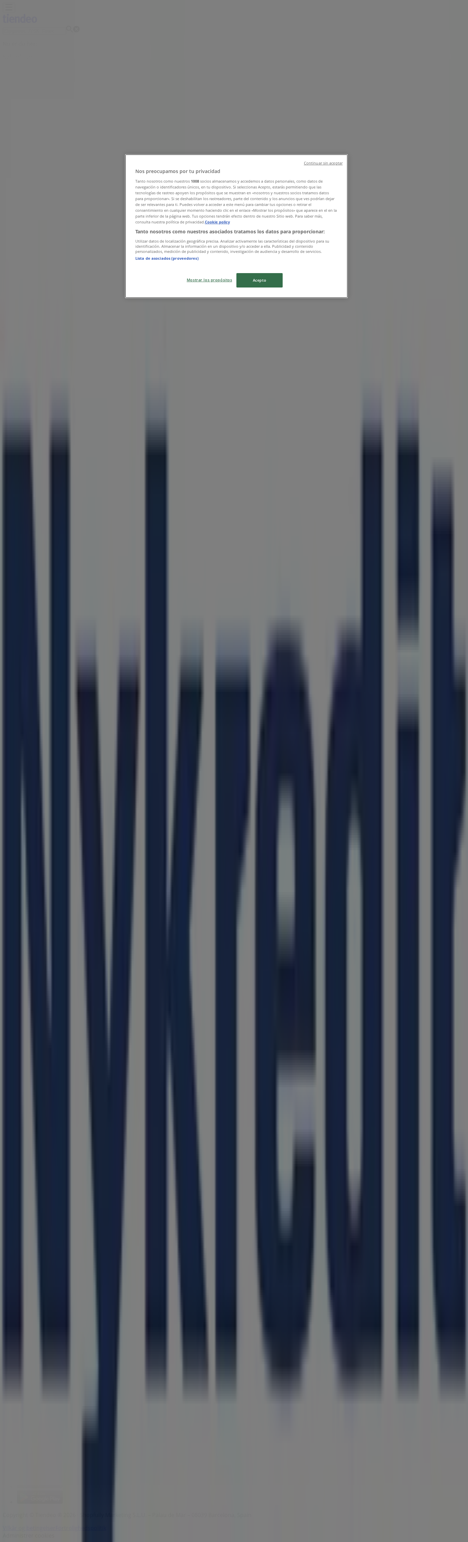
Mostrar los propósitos (209, 279)
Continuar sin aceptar (323, 163)
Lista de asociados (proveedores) (167, 258)
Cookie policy (217, 221)
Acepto (259, 280)
